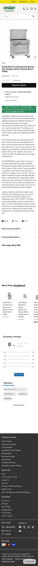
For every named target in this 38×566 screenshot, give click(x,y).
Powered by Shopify (8, 561)
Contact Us (5, 480)
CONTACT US (23, 1)
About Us (5, 483)
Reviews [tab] (9, 383)
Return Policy (6, 507)
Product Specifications (10, 237)
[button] (19, 352)
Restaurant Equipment (9, 444)
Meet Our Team (7, 489)
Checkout (5, 503)
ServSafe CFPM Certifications (11, 486)
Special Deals (6, 459)
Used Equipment (7, 447)
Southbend (5, 76)
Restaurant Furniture (8, 456)
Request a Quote (19, 85)
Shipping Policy (7, 510)
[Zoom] (35, 57)
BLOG (32, 1)
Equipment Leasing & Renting (11, 465)
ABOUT (14, 1)
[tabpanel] (19, 407)
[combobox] (19, 16)
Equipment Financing (8, 462)
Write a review (19, 374)
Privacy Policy (6, 513)
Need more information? (11, 229)
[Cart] (31, 8)
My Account (6, 500)
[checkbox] (8, 399)
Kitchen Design (7, 441)
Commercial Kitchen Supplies (11, 450)
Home (4, 63)
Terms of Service (7, 516)
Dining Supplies (7, 453)
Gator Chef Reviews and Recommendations (16, 492)
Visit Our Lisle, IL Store (9, 477)
